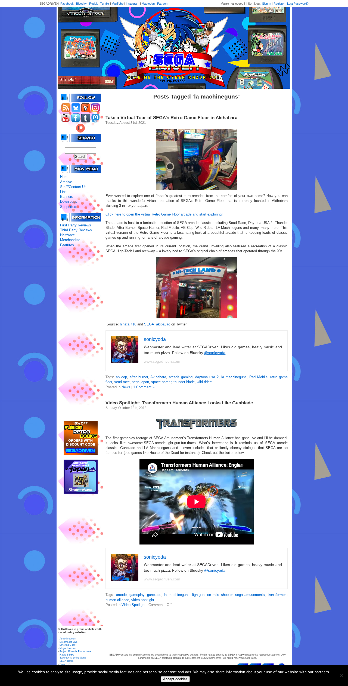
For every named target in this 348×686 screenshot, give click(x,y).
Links (64, 192)
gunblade (154, 595)
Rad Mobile (258, 377)
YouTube (117, 3)
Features (67, 245)
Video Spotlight (133, 605)
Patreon (162, 3)
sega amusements (250, 595)
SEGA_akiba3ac (157, 324)
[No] (341, 675)
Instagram (132, 3)
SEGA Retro (66, 661)
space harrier (161, 382)
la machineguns (234, 377)
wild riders (205, 382)
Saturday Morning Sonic (73, 657)
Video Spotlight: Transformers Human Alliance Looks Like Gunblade (179, 402)
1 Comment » (143, 387)
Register (279, 3)
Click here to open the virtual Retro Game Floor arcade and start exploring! (164, 214)
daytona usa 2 (207, 377)
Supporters (68, 207)
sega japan (140, 382)
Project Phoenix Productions (75, 651)
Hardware (67, 235)
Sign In (266, 3)
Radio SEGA (67, 654)
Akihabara (158, 377)
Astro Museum (68, 638)
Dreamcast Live (68, 642)
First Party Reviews (75, 225)
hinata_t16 (128, 324)
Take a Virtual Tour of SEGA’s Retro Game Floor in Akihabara (171, 117)
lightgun (198, 595)
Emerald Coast (68, 645)
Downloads (68, 201)
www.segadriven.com (162, 361)
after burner (139, 377)
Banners (66, 197)
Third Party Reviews (76, 230)
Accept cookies (175, 679)
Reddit (93, 3)
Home (64, 177)
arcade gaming (180, 377)
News (126, 387)
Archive (66, 182)
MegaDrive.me (68, 648)
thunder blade (184, 382)
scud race (122, 382)
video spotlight (142, 600)
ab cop (121, 377)
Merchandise (70, 240)
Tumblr (104, 3)
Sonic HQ (65, 664)
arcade (121, 595)
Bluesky (81, 3)
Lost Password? (298, 3)
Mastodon (148, 3)
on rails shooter (219, 595)
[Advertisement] (80, 334)
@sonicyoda (214, 352)
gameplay (136, 595)
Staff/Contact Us (73, 187)
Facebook (67, 3)
